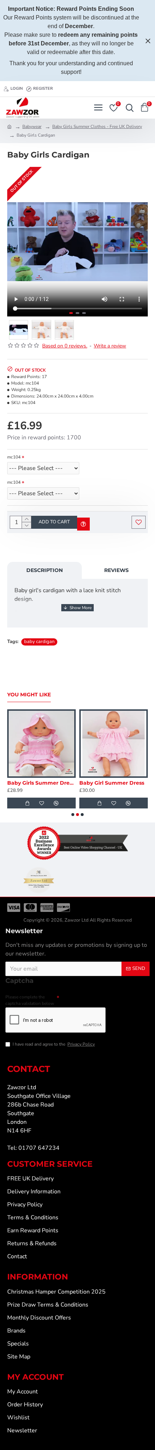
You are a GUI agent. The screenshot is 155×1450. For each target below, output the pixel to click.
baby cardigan (39, 641)
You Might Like (29, 695)
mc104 (14, 457)
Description (44, 570)
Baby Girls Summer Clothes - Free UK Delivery (97, 126)
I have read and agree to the (54, 1044)
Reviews (116, 570)
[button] (14, 242)
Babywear (31, 126)
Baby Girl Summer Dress (111, 783)
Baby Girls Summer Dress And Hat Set (41, 783)
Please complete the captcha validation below (29, 1000)
